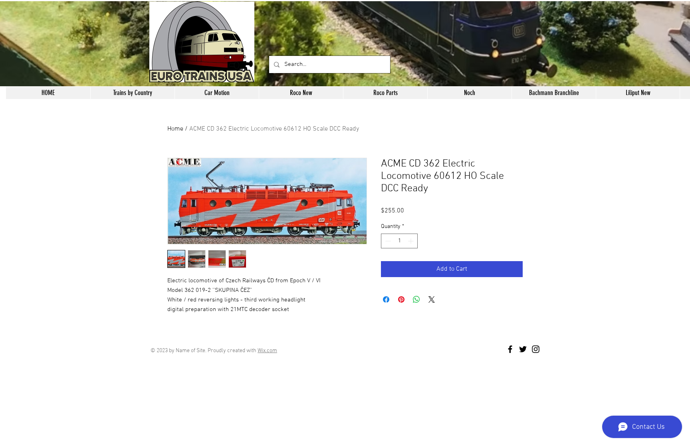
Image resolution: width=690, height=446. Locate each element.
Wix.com (267, 350)
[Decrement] (387, 241)
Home (175, 129)
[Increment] (411, 241)
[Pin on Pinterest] (401, 299)
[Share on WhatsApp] (416, 299)
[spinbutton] (399, 241)
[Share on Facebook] (386, 299)
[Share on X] (431, 299)
